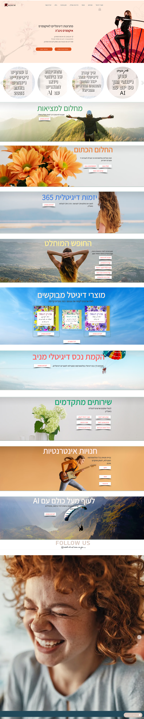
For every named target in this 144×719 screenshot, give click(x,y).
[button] (99, 9)
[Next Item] (139, 637)
